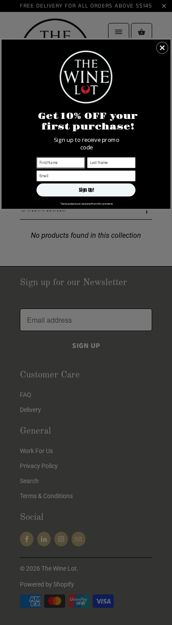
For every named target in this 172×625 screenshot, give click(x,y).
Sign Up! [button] (86, 190)
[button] (162, 47)
